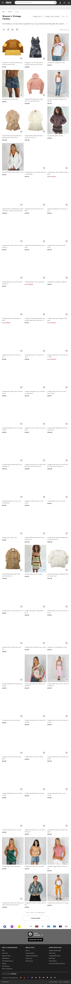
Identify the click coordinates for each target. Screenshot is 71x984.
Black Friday (52, 958)
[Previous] (30, 16)
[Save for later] (21, 58)
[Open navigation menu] (3, 2)
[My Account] (60, 2)
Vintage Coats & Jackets (52, 16)
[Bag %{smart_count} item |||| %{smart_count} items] (69, 2)
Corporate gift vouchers (55, 955)
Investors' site (29, 958)
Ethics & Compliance (7, 968)
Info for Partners (53, 961)
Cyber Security (29, 961)
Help (3, 950)
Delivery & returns (6, 955)
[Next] (67, 16)
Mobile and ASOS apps (55, 950)
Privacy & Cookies (53, 981)
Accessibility (66, 981)
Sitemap (4, 963)
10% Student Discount (7, 961)
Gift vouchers (52, 953)
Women (10, 11)
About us (28, 950)
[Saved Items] (64, 2)
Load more (35, 918)
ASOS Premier (5, 958)
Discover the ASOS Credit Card (57, 963)
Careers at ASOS (30, 953)
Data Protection (6, 966)
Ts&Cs (60, 981)
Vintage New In (38, 16)
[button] (20, 977)
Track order (5, 953)
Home (3, 11)
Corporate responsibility (31, 955)
